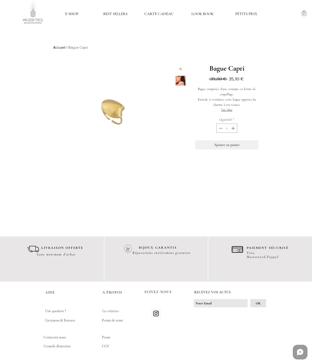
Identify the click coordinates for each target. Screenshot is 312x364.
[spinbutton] (226, 128)
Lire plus (226, 110)
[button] (71, 14)
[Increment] (233, 128)
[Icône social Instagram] (156, 313)
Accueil (59, 47)
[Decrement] (220, 128)
